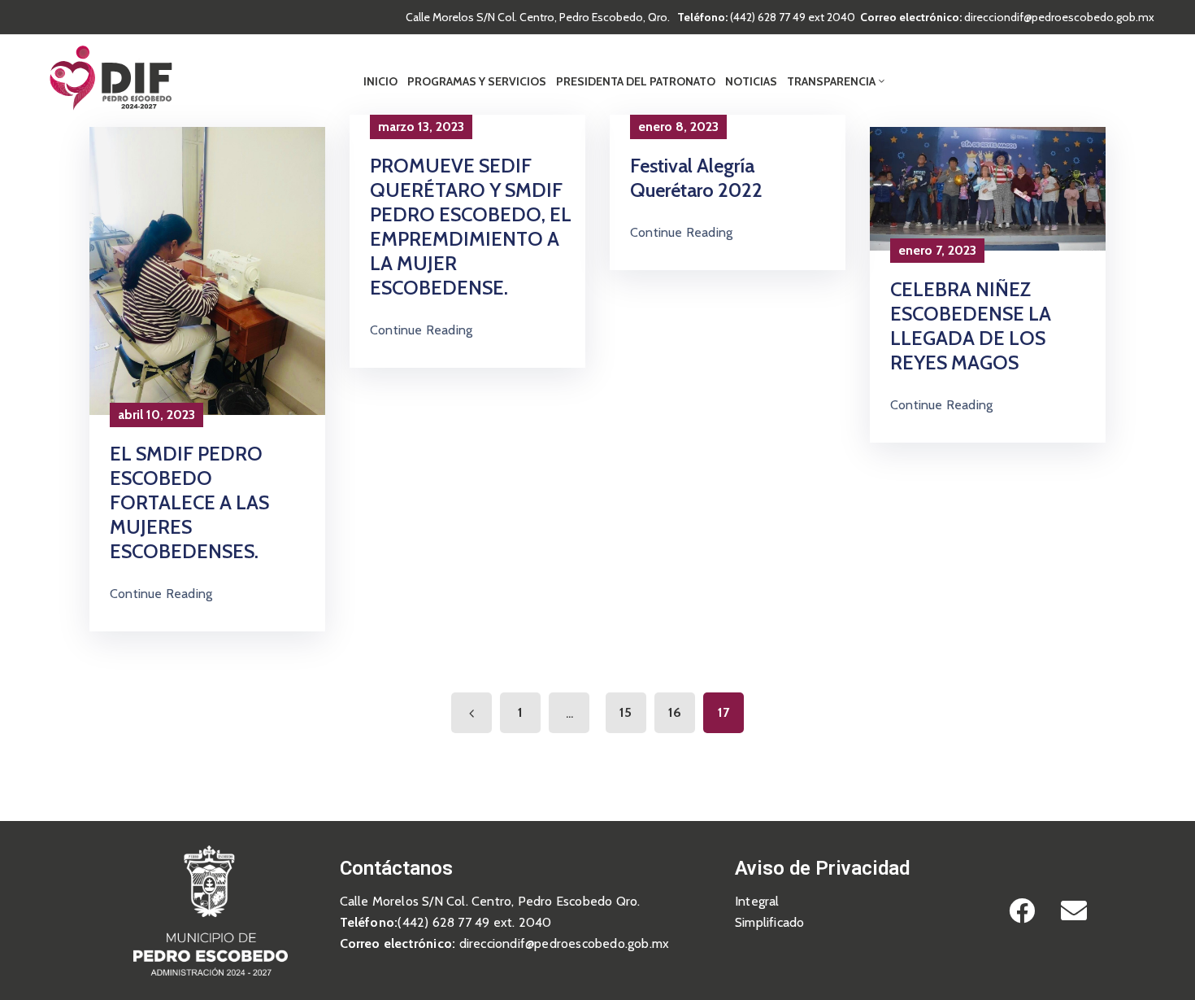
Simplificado (769, 922)
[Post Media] (207, 269)
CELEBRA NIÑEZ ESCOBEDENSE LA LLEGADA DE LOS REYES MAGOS (970, 325)
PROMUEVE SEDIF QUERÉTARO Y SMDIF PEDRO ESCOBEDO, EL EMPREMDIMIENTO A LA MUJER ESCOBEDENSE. (470, 226)
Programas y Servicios (476, 81)
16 (674, 712)
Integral (757, 901)
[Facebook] (1022, 910)
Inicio (380, 81)
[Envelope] (1074, 910)
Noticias (751, 81)
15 (625, 712)
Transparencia (831, 81)
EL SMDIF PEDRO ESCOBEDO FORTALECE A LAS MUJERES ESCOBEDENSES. (189, 502)
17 (723, 712)
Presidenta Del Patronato (635, 81)
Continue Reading (161, 593)
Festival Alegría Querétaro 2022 (696, 178)
